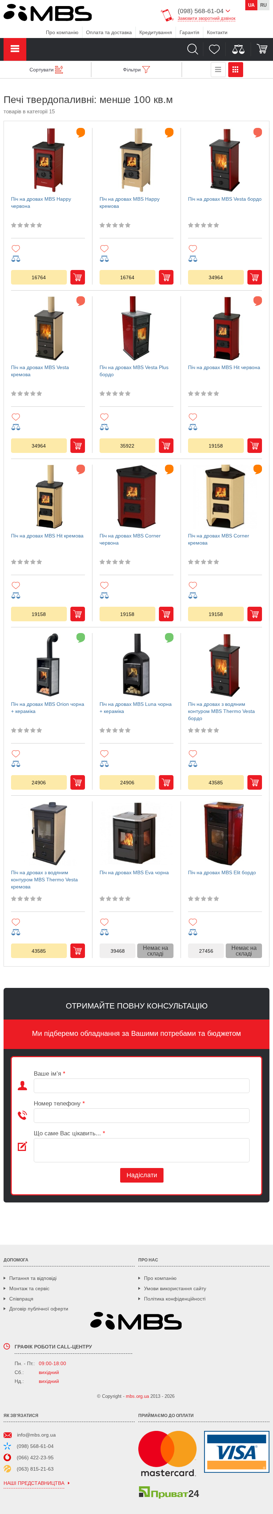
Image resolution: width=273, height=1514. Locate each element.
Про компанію (62, 32)
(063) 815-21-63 (35, 1469)
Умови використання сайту (175, 1288)
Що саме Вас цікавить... (69, 1133)
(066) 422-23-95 (35, 1457)
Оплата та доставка (109, 32)
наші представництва (34, 1483)
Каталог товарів (15, 49)
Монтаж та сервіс (29, 1288)
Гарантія (189, 32)
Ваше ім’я (49, 1073)
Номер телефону (59, 1103)
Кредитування (155, 32)
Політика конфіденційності (174, 1299)
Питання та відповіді (33, 1278)
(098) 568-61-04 (35, 1446)
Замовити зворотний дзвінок (206, 18)
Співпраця (21, 1299)
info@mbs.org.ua (36, 1435)
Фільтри (132, 69)
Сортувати (42, 69)
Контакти (217, 32)
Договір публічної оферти (38, 1309)
